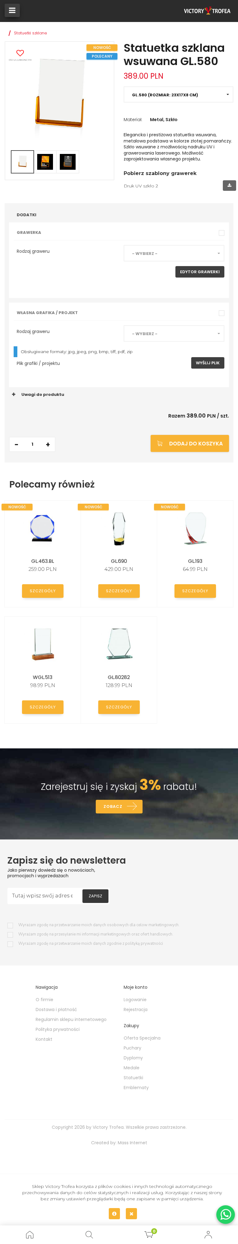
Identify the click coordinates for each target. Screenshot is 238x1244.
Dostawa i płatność (56, 1009)
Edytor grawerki (200, 272)
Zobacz (113, 806)
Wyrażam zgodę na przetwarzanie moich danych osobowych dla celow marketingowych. (98, 925)
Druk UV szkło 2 (141, 186)
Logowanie (135, 1000)
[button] (178, 94)
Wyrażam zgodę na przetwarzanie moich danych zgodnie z (90, 943)
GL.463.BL (42, 561)
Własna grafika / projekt (47, 312)
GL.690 (119, 561)
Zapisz (95, 896)
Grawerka (29, 232)
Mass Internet (132, 1143)
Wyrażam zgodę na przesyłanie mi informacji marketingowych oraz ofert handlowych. (95, 934)
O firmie (44, 1000)
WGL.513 (42, 677)
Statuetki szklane (30, 33)
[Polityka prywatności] (114, 1213)
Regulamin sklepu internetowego (71, 1019)
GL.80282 (119, 677)
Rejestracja (136, 1009)
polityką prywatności (144, 943)
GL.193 (195, 561)
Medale (131, 1068)
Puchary (132, 1048)
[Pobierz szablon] (229, 185)
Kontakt (44, 1039)
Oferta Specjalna (142, 1038)
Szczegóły (43, 591)
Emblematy (136, 1087)
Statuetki (133, 1078)
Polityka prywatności (58, 1029)
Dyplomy (133, 1058)
